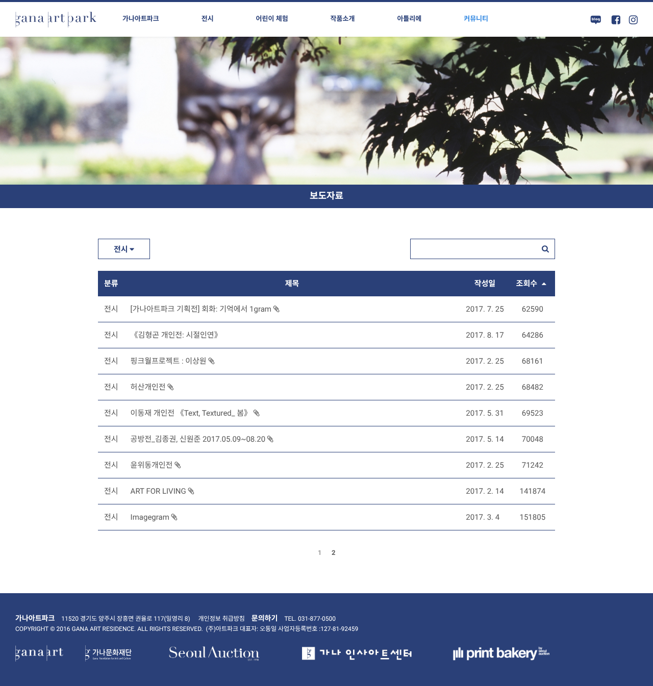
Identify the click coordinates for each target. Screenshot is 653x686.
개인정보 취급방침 (221, 618)
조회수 (527, 283)
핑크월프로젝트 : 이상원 (170, 361)
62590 (532, 309)
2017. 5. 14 (485, 439)
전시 (122, 249)
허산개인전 (149, 387)
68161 (532, 361)
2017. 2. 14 (485, 491)
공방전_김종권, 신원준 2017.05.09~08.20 (199, 439)
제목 (292, 283)
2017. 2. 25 (485, 361)
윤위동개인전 (153, 465)
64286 (532, 335)
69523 (532, 413)
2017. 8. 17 (485, 335)
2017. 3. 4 (482, 517)
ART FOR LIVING (159, 491)
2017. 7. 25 (485, 309)
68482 (532, 387)
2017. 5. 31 (485, 413)
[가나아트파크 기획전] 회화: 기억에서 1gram (202, 309)
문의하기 (265, 619)
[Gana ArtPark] (56, 19)
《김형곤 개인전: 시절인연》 (176, 335)
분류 (111, 283)
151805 (533, 517)
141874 (533, 491)
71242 (532, 465)
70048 (532, 439)
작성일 (484, 283)
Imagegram (151, 517)
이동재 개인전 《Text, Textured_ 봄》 (192, 413)
